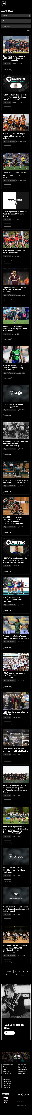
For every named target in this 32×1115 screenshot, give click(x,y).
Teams (5, 1067)
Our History (6, 1085)
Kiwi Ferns (6, 1071)
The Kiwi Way (7, 1083)
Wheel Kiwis (7, 1073)
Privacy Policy (20, 1101)
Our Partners (7, 1081)
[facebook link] (21, 1094)
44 (16, 975)
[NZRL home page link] (3, 3)
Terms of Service (21, 1098)
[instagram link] (25, 1094)
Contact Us (6, 1087)
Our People (6, 1079)
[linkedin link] (18, 1094)
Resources (21, 1073)
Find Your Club (22, 1069)
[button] (16, 21)
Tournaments (22, 1071)
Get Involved (22, 1067)
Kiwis (4, 1069)
